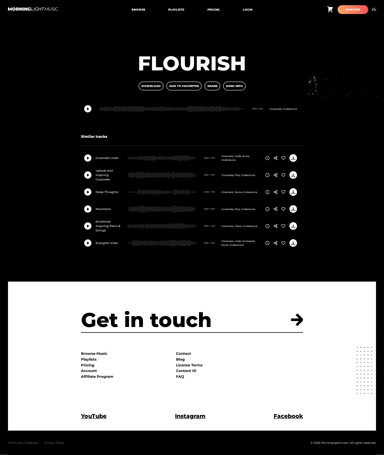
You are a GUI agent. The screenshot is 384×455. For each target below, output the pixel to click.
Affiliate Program (97, 376)
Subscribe (353, 9)
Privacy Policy (54, 443)
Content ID (186, 371)
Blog (180, 359)
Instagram (190, 416)
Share (212, 86)
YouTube (94, 416)
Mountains (103, 209)
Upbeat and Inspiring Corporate (104, 175)
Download (151, 86)
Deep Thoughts (107, 192)
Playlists (176, 9)
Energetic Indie (107, 243)
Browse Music (94, 353)
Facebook (288, 416)
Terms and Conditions (23, 443)
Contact (183, 353)
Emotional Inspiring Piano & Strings (108, 226)
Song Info (234, 86)
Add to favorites (184, 86)
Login (247, 9)
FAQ (180, 376)
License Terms (189, 365)
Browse (138, 9)
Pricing (213, 9)
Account (89, 371)
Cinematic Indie (107, 158)
